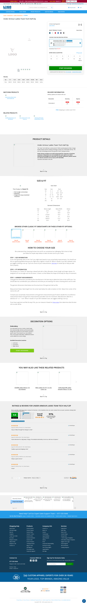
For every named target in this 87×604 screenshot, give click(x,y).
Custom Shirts (30, 536)
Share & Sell (63, 532)
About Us (44, 530)
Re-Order (12, 537)
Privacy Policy (19, 600)
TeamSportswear (31, 543)
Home (4, 15)
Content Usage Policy (46, 600)
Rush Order (23, 11)
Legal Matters (45, 549)
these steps (56, 302)
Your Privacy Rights (46, 547)
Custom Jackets (30, 528)
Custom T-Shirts (30, 534)
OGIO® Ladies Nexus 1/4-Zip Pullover (10, 118)
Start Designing (65, 68)
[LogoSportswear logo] (7, 8)
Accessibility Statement (66, 600)
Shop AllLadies (27, 241)
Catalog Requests (65, 547)
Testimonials (45, 534)
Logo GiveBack (45, 536)
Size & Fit (80, 52)
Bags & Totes (30, 545)
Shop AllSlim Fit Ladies (71, 241)
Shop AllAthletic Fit (60, 241)
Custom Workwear (31, 537)
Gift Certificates (64, 545)
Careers (44, 532)
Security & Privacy (46, 545)
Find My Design (13, 530)
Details (46, 1)
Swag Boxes (64, 528)
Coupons (12, 534)
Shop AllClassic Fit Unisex (49, 241)
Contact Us (12, 545)
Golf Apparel (29, 547)
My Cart (11, 532)
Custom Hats (30, 539)
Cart (80, 7)
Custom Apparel (10, 11)
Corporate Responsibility (48, 543)
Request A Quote (13, 539)
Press (43, 541)
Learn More (52, 25)
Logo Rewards (45, 537)
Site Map (44, 551)
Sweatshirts (10, 15)
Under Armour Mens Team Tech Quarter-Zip (10, 97)
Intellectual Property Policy (36, 600)
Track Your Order (30, 3)
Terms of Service (26, 600)
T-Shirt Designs (67, 537)
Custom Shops (64, 534)
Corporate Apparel (31, 551)
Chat (23, 3)
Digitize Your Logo (65, 541)
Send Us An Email (21, 564)
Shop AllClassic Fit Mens (38, 241)
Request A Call (13, 543)
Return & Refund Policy (56, 600)
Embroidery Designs (68, 539)
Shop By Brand (49, 11)
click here (54, 263)
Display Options (27, 477)
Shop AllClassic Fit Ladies (16, 241)
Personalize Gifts (30, 549)
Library (44, 539)
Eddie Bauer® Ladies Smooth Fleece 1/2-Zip (39, 118)
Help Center (38, 3)
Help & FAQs (12, 541)
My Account (12, 528)
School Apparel (64, 543)
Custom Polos (30, 532)
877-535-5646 (16, 3)
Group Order (64, 536)
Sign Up (69, 564)
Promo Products (35, 11)
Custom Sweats (30, 530)
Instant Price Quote (76, 72)
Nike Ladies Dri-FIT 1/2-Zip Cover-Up (25, 118)
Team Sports (61, 11)
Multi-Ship (63, 530)
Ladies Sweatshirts (18, 15)
